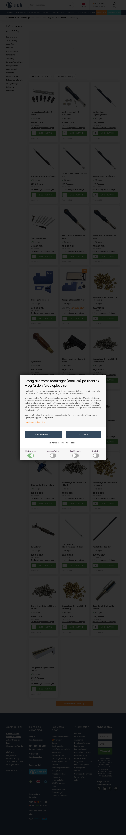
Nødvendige (30, 451)
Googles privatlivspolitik (35, 422)
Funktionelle (75, 451)
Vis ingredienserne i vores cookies (63, 443)
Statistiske (96, 451)
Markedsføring (53, 451)
